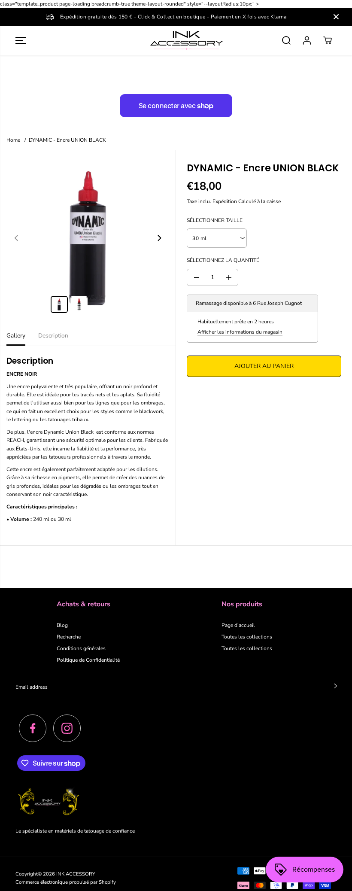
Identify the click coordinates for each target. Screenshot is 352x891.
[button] (20, 40)
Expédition (224, 201)
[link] (176, 803)
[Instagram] (67, 728)
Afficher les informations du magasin (239, 331)
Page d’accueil (238, 625)
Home (13, 140)
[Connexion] (306, 40)
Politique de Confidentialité (88, 660)
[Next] (159, 238)
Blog (62, 625)
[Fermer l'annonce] (336, 16)
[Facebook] (32, 728)
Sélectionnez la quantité (223, 260)
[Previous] (17, 238)
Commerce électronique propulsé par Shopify (65, 882)
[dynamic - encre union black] (88, 238)
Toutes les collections (247, 636)
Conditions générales (81, 648)
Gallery (15, 335)
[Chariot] (327, 40)
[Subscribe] (334, 687)
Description (53, 335)
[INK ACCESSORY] (176, 40)
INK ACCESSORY (75, 873)
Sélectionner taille (215, 220)
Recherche (69, 636)
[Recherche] (286, 40)
